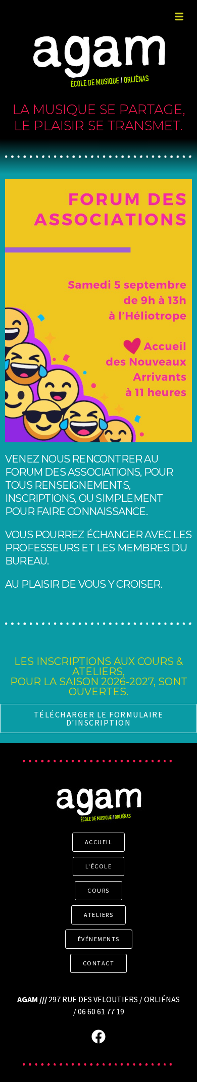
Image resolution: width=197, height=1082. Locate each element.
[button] (179, 17)
